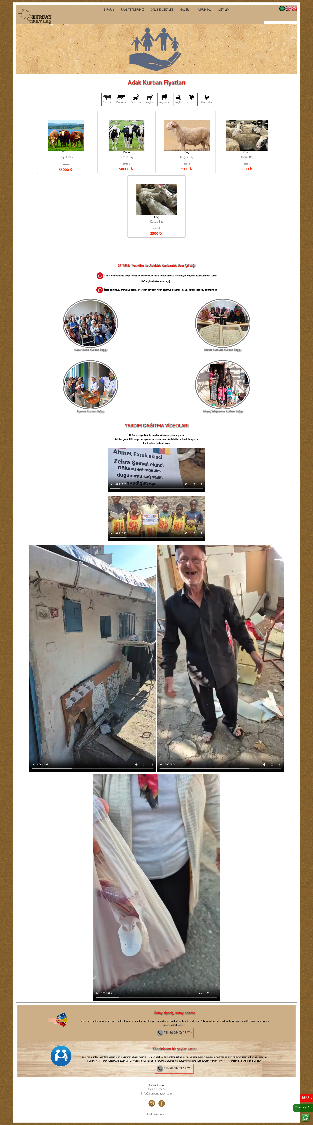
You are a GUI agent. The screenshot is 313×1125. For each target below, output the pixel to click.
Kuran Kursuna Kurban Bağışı (222, 350)
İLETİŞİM (223, 10)
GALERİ (185, 10)
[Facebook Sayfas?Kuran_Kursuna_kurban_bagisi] (161, 1107)
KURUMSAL (203, 10)
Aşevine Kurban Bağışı (90, 411)
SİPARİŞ (109, 10)
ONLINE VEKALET (162, 10)
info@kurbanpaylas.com (156, 1094)
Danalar (107, 103)
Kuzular (192, 103)
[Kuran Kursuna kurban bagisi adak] (59, 1033)
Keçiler (150, 103)
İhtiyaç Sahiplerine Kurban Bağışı (222, 411)
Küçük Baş (186, 157)
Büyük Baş (66, 157)
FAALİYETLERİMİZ (132, 10)
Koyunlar (164, 103)
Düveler (121, 103)
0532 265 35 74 (157, 1089)
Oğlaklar (136, 103)
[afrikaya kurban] (35, 15)
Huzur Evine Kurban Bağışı (90, 350)
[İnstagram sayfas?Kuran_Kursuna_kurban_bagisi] (152, 1107)
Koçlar (178, 103)
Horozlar (206, 103)
